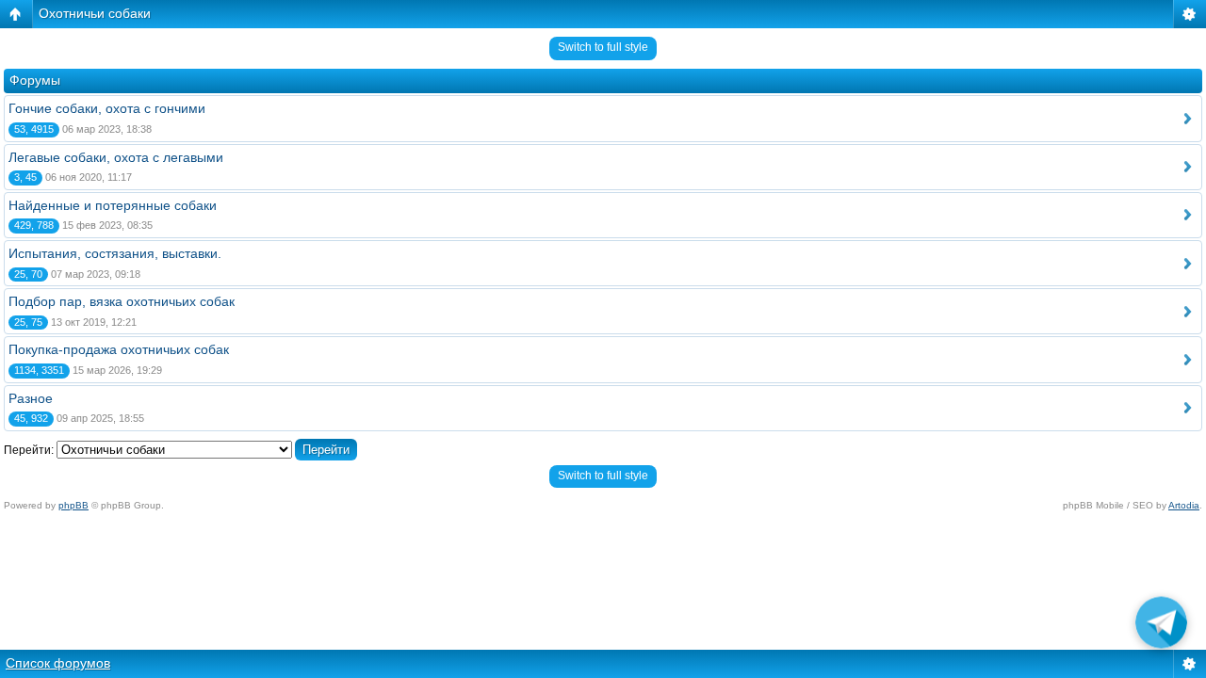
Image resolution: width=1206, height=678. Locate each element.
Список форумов (58, 662)
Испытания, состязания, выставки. (114, 253)
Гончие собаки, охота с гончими (106, 108)
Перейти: (29, 450)
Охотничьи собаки (95, 13)
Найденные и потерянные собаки (112, 205)
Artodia (1183, 505)
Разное (30, 398)
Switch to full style (603, 47)
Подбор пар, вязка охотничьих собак (121, 301)
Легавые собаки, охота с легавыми (115, 157)
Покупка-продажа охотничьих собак (118, 349)
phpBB (73, 505)
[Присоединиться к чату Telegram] (1161, 626)
